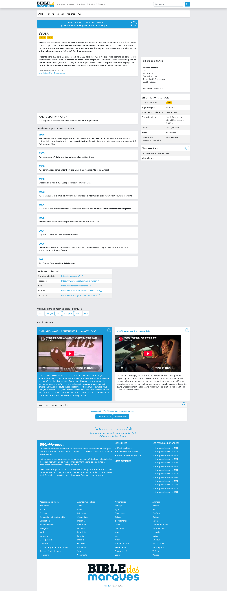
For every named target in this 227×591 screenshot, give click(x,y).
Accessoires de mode (49, 502)
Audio (80, 505)
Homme (81, 528)
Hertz (78, 313)
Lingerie (156, 532)
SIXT (58, 313)
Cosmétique (82, 517)
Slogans (60, 14)
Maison (156, 536)
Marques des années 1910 (166, 451)
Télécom (156, 551)
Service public (159, 547)
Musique (156, 539)
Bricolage (81, 513)
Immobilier (120, 528)
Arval (40, 313)
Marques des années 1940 (166, 462)
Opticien (81, 543)
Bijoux (117, 509)
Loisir (117, 536)
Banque (156, 505)
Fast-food (81, 524)
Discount (81, 521)
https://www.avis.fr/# (71, 276)
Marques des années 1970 (166, 473)
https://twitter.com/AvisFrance (75, 285)
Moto (117, 539)
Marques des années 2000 (166, 484)
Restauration (121, 547)
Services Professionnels (50, 551)
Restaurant (82, 547)
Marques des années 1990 (166, 481)
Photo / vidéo (158, 543)
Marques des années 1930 (166, 459)
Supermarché (121, 551)
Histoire (50, 14)
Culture (156, 517)
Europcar (68, 313)
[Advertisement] (87, 94)
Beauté (43, 509)
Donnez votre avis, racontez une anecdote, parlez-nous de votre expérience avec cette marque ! (84, 24)
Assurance (44, 505)
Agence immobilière (86, 502)
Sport (79, 551)
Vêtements (82, 555)
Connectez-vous (104, 416)
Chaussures (120, 513)
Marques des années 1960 (166, 470)
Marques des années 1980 (166, 477)
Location (81, 536)
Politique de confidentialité (129, 455)
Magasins (71, 4)
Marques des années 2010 (166, 488)
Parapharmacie (122, 543)
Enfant (155, 521)
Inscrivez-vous (121, 416)
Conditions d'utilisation (127, 451)
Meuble (80, 539)
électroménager (122, 521)
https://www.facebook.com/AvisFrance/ (79, 281)
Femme (118, 524)
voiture (50, 38)
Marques (61, 4)
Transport (44, 555)
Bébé (79, 509)
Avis (79, 14)
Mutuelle (44, 543)
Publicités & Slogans (96, 4)
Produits (81, 4)
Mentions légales (125, 448)
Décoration (45, 521)
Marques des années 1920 (166, 455)
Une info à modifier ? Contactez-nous (52, 73)
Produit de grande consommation (55, 547)
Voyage (156, 555)
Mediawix (107, 585)
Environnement (47, 524)
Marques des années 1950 (166, 466)
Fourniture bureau (161, 524)
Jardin (42, 532)
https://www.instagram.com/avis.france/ (79, 295)
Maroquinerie (46, 539)
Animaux (156, 502)
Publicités (70, 14)
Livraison (44, 536)
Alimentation (120, 502)
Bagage (118, 505)
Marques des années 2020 (166, 492)
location (42, 38)
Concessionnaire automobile (52, 517)
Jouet (117, 532)
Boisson (43, 513)
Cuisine (118, 517)
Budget (49, 313)
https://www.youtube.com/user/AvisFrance (80, 290)
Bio (154, 509)
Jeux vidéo (81, 532)
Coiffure (156, 513)
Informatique (158, 528)
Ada (86, 313)
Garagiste (44, 528)
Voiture (118, 555)
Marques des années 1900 (166, 448)
